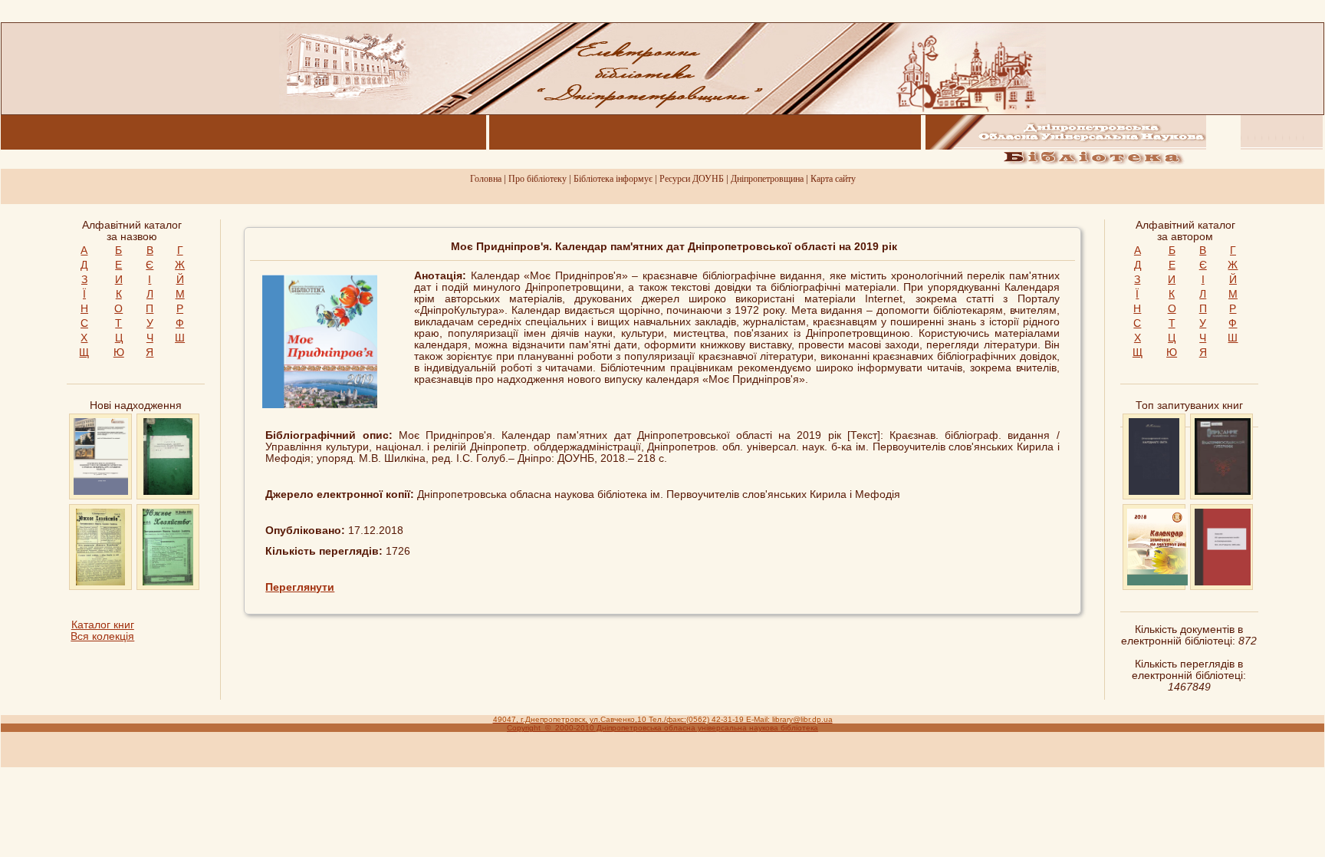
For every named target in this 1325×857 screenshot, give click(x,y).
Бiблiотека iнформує (613, 178)
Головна (485, 178)
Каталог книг (102, 625)
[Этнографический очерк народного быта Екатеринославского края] (1154, 491)
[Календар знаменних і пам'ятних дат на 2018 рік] (1157, 582)
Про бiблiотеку (537, 178)
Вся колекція (102, 636)
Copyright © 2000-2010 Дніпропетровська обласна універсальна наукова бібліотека (662, 728)
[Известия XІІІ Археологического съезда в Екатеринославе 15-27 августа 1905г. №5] (1223, 582)
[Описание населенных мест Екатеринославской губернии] (1223, 491)
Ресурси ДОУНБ (691, 178)
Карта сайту (833, 178)
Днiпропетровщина (767, 178)
